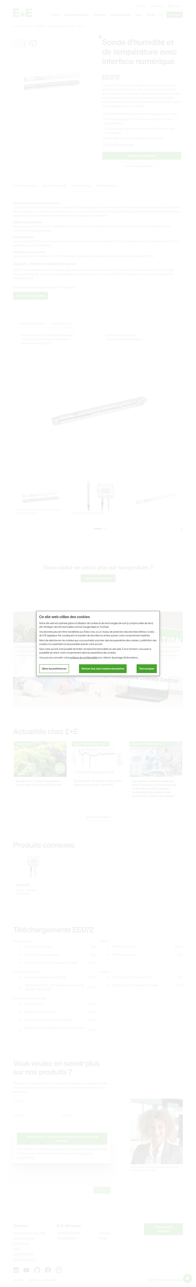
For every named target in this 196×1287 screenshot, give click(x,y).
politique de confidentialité (83, 657)
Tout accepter (146, 668)
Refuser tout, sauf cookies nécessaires (102, 668)
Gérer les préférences (54, 668)
